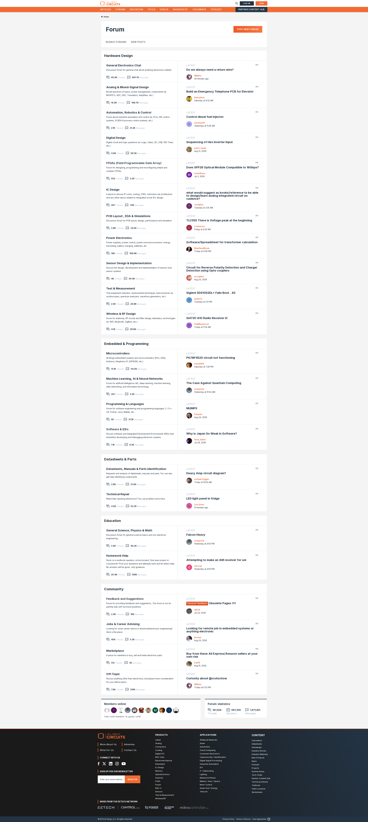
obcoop (198, 566)
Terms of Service (243, 819)
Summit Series (258, 771)
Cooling (158, 750)
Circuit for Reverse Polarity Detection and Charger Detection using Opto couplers (221, 269)
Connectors (160, 747)
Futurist (198, 414)
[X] (104, 763)
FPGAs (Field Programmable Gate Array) (133, 163)
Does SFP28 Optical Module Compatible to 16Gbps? (222, 167)
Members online (115, 703)
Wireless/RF (160, 798)
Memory (158, 771)
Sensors (159, 791)
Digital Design (115, 137)
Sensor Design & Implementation (129, 263)
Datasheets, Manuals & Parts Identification (136, 469)
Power (158, 785)
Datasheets (180, 9)
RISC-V (158, 788)
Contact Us (130, 750)
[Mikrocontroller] (194, 807)
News (254, 761)
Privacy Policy (228, 819)
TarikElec (199, 204)
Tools (152, 9)
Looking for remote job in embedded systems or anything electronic (220, 630)
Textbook (256, 785)
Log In (246, 3)
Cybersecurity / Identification (213, 757)
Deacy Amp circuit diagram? (206, 473)
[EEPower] (151, 807)
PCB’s (157, 781)
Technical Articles (260, 782)
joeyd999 (199, 363)
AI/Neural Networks (208, 740)
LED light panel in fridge (203, 498)
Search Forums (116, 42)
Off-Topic (113, 674)
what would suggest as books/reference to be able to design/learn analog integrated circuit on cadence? (222, 195)
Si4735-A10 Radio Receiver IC (207, 318)
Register (132, 779)
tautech (198, 299)
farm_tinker (200, 439)
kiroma (197, 637)
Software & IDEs (117, 429)
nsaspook (199, 389)
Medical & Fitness (208, 778)
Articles (105, 9)
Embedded (160, 764)
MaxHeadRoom (201, 248)
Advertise (129, 744)
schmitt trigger (201, 479)
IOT (201, 767)
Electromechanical (163, 760)
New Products (258, 757)
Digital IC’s (159, 753)
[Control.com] (130, 807)
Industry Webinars (260, 754)
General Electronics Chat (123, 65)
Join (261, 3)
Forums (120, 9)
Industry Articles (259, 751)
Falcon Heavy (195, 534)
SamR (197, 662)
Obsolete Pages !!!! (211, 603)
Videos (164, 9)
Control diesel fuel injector (205, 117)
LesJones (199, 504)
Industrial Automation (209, 764)
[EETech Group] (106, 807)
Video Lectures (258, 789)
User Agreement (259, 819)
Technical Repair (118, 494)
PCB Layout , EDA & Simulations (128, 216)
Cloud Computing (207, 750)
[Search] (236, 3)
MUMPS (191, 408)
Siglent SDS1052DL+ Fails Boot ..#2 (210, 292)
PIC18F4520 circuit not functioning (210, 357)
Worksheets (257, 792)
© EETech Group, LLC (107, 819)
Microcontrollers (118, 353)
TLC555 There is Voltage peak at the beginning (219, 220)
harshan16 (199, 123)
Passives (159, 778)
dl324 (197, 610)
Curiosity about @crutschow (206, 678)
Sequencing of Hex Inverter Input (209, 142)
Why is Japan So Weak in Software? (211, 433)
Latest (158, 740)
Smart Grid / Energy (208, 788)
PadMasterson (201, 324)
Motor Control (206, 785)
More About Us (108, 744)
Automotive (205, 747)
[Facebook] (99, 763)
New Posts (138, 42)
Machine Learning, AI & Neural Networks (134, 378)
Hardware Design (118, 56)
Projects (255, 768)
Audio (202, 743)
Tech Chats (257, 775)
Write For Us (107, 750)
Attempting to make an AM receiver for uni (216, 560)
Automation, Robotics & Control (128, 112)
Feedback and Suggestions (125, 598)
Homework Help (117, 555)
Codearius (199, 226)
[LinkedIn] (110, 763)
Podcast (216, 9)
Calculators (257, 740)
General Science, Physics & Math (129, 530)
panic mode (200, 148)
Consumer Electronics (210, 753)
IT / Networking (207, 771)
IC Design (112, 189)
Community (113, 589)
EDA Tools (159, 757)
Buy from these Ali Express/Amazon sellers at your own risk (222, 655)
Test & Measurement (120, 288)
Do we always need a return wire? (210, 69)
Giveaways (199, 9)
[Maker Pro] (169, 807)
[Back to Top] (268, 819)
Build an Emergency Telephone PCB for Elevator (220, 91)
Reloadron (199, 97)
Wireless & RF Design (121, 313)
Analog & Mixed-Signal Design (127, 87)
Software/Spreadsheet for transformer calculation (222, 242)
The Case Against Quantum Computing (213, 383)
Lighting (203, 774)
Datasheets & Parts (120, 459)
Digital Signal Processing (211, 760)
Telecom (204, 791)
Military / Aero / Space (210, 781)
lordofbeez (199, 173)
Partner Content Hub (251, 9)
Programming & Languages (125, 404)
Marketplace (115, 650)
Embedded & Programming (126, 344)
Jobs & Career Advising (123, 624)
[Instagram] (117, 763)
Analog (158, 743)
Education (136, 9)
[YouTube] (124, 764)
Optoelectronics (162, 774)
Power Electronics (119, 238)
